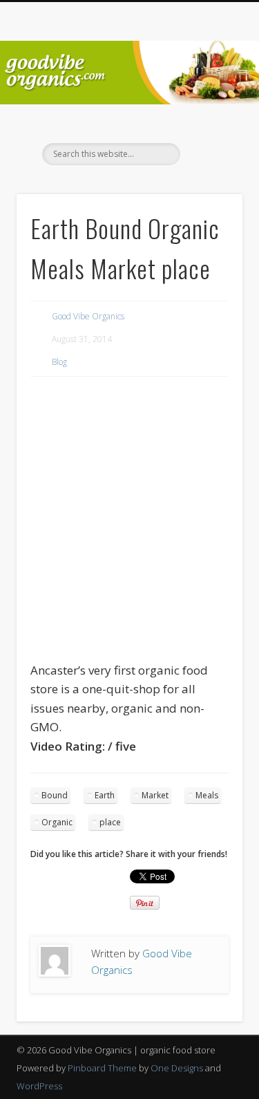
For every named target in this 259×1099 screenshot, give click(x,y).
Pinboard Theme (102, 1068)
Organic (57, 822)
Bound (54, 795)
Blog (59, 362)
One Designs (177, 1068)
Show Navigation (209, 124)
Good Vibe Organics (88, 316)
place (110, 822)
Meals (206, 795)
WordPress (39, 1086)
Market (155, 795)
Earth (105, 795)
